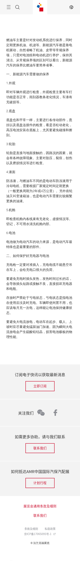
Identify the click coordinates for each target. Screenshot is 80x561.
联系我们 (40, 448)
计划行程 (40, 482)
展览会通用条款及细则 (40, 506)
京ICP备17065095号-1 (38, 534)
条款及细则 (31, 529)
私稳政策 (50, 529)
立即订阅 (40, 386)
